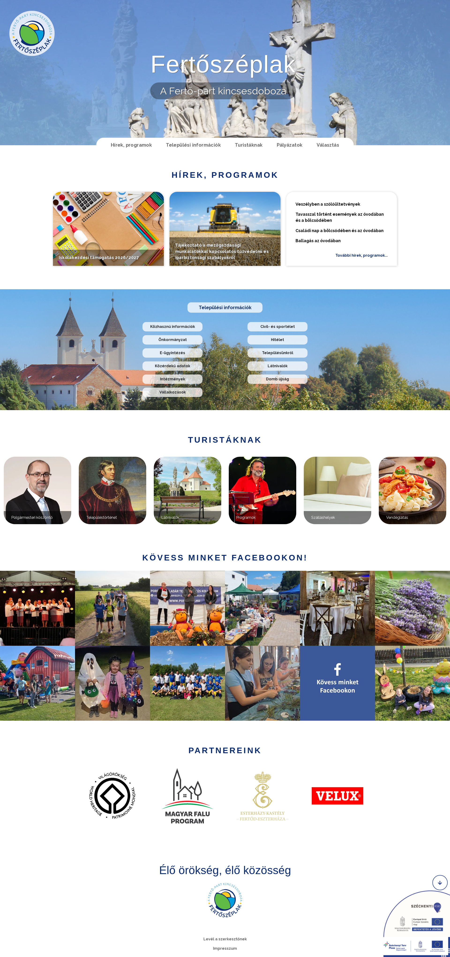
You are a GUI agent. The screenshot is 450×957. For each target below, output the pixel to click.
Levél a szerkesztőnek (225, 939)
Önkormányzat (172, 340)
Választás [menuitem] (328, 145)
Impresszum (225, 948)
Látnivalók (278, 366)
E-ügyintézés (172, 353)
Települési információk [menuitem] (193, 145)
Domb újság (277, 379)
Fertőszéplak (223, 64)
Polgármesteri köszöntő (32, 517)
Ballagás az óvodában (318, 240)
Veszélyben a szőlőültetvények (328, 204)
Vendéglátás (397, 517)
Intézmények (172, 379)
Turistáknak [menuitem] (248, 145)
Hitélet (277, 340)
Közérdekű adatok (172, 366)
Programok (245, 517)
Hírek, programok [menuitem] (131, 145)
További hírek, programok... (361, 255)
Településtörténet (101, 517)
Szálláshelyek (323, 517)
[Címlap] (32, 33)
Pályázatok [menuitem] (290, 145)
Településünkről (277, 353)
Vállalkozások (172, 392)
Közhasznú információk (172, 326)
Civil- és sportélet (277, 326)
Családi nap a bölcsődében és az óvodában (339, 230)
